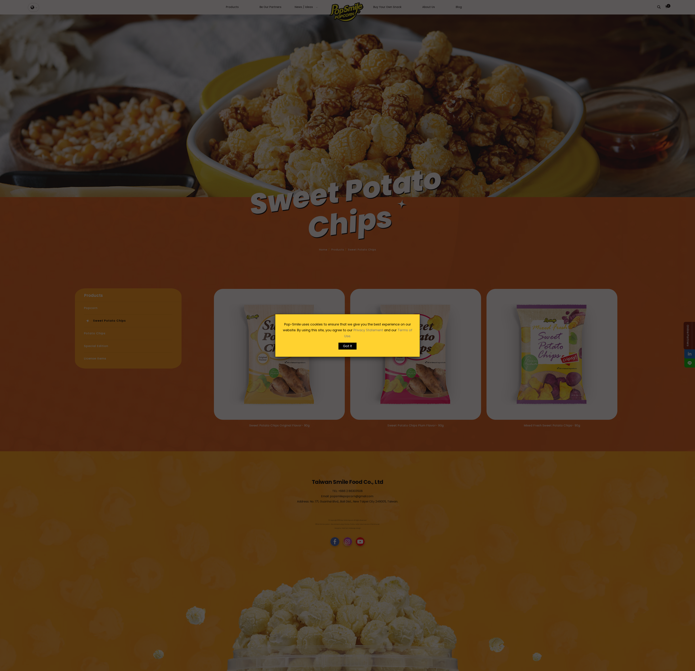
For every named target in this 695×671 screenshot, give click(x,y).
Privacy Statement (368, 330)
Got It (347, 346)
